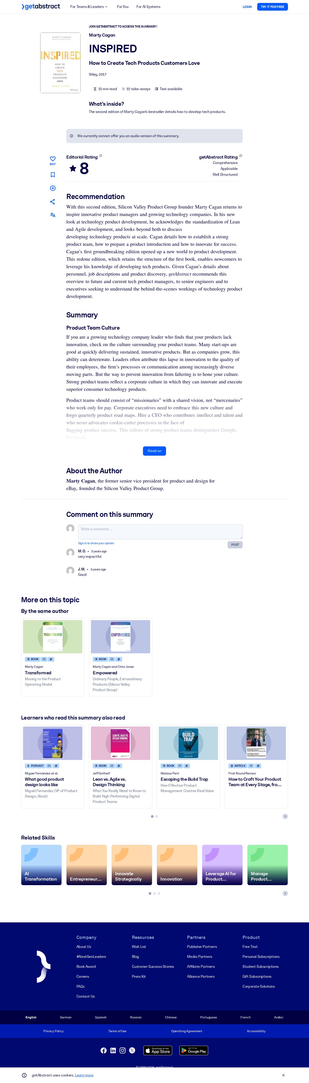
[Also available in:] (52, 215)
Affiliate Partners (201, 966)
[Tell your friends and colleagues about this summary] (52, 201)
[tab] (152, 816)
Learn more (84, 1075)
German (65, 1017)
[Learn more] (100, 155)
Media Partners (199, 956)
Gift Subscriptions (256, 976)
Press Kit (139, 976)
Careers (82, 976)
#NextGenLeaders (91, 956)
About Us (83, 947)
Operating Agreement (186, 1031)
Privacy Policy (53, 1031)
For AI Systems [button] (148, 7)
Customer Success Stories (153, 966)
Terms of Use (117, 1031)
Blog (135, 956)
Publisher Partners (202, 947)
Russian (135, 1017)
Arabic (278, 1017)
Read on (154, 451)
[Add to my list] (52, 188)
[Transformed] (52, 636)
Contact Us (85, 996)
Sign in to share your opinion (96, 543)
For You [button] (122, 7)
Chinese (171, 1017)
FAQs (80, 986)
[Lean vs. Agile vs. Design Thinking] (120, 743)
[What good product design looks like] (52, 743)
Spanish (101, 1017)
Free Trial (249, 947)
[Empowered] (120, 636)
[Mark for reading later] (52, 175)
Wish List (139, 947)
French (245, 1017)
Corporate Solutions (258, 986)
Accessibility (256, 1031)
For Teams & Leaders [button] (87, 7)
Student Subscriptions (260, 966)
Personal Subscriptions (260, 956)
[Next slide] (285, 816)
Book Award (86, 966)
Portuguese (208, 1017)
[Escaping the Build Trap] (188, 743)
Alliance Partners (200, 976)
